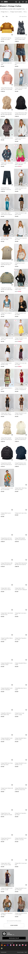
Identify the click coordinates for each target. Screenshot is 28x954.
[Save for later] (12, 34)
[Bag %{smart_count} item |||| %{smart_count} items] (26, 1)
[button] (2, 945)
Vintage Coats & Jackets (16, 11)
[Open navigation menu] (2, 1)
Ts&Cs (26, 952)
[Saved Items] (23, 1)
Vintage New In (4, 11)
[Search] (16, 1)
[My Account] (19, 1)
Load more (14, 925)
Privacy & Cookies (20, 952)
